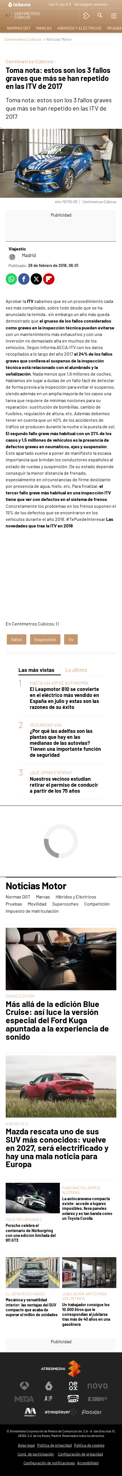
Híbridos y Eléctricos (79, 28)
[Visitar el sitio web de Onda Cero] (73, 1399)
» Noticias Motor (57, 39)
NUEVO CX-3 (17, 1123)
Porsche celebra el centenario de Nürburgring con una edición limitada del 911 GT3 (31, 1233)
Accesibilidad (87, 1463)
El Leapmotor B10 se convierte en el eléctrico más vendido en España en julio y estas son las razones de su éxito (64, 698)
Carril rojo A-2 (60, 4)
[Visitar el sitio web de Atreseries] (49, 1399)
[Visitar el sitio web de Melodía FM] (30, 1412)
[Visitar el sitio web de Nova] (98, 1386)
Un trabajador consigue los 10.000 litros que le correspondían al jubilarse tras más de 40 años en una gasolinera (86, 1314)
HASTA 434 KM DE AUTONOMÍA (59, 683)
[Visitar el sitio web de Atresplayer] (61, 1412)
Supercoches (65, 903)
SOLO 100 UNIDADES (24, 1219)
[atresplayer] (86, 16)
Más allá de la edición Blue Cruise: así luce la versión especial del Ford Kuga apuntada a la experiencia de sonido (57, 1020)
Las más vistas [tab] (36, 669)
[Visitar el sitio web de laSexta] (49, 1386)
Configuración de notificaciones (49, 1463)
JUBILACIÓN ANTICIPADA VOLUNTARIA (84, 1296)
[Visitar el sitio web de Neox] (73, 1386)
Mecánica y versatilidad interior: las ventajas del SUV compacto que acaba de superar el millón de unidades (32, 1307)
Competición (97, 903)
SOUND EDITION (20, 996)
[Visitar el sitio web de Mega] (24, 1399)
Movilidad (37, 903)
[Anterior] (43, 4)
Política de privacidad (54, 1445)
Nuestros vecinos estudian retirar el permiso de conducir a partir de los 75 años (64, 785)
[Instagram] (12, 257)
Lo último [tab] (76, 669)
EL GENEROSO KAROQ (25, 1293)
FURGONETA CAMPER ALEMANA (81, 1190)
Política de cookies (89, 1445)
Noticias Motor (36, 885)
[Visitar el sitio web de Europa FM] (98, 1399)
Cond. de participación (36, 1454)
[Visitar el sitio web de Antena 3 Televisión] (24, 1386)
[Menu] (114, 15)
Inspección (45, 639)
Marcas (44, 28)
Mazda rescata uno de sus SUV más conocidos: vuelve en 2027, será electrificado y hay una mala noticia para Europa (57, 1147)
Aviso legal (26, 1445)
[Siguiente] (112, 4)
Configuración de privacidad (80, 1454)
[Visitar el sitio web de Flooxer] (92, 1412)
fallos (16, 639)
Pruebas (14, 903)
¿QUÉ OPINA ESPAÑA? (51, 772)
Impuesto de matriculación (32, 911)
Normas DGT (19, 28)
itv (70, 639)
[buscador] (100, 16)
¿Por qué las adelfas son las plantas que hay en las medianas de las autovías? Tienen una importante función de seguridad (65, 743)
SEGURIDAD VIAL (46, 724)
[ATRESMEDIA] (61, 1368)
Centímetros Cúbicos (23, 39)
